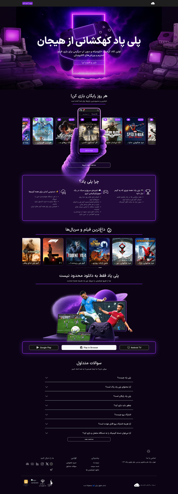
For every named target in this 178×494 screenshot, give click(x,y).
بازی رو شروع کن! (89, 62)
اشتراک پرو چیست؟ (122, 414)
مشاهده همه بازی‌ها (89, 165)
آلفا (94, 485)
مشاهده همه (89, 439)
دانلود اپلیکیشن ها (92, 470)
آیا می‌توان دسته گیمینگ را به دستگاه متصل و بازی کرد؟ (107, 433)
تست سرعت (95, 466)
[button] (100, 267)
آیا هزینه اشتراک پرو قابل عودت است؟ (114, 423)
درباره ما (96, 463)
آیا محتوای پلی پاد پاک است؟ (118, 387)
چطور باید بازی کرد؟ (122, 405)
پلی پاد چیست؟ (124, 377)
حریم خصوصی (71, 463)
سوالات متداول (71, 466)
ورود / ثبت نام (27, 3)
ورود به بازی (89, 150)
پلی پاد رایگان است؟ (122, 396)
